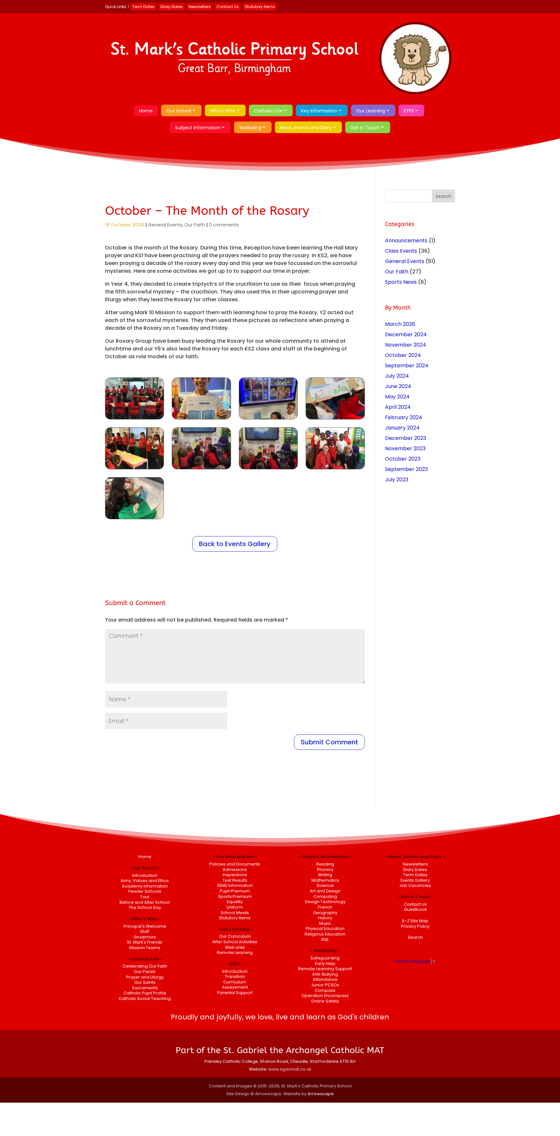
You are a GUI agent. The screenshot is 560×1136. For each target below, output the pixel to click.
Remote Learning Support (325, 968)
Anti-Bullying (325, 974)
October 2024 (403, 355)
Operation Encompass (325, 995)
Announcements (406, 240)
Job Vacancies (415, 885)
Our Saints (145, 982)
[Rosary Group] (335, 469)
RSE (325, 939)
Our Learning (370, 111)
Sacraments (145, 988)
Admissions (235, 869)
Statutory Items (260, 6)
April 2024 (398, 407)
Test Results (235, 880)
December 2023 (405, 438)
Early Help (325, 963)
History (325, 918)
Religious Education (325, 934)
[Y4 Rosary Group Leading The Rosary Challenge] (201, 419)
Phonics (325, 869)
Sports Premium (235, 896)
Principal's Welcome (144, 926)
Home (146, 111)
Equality (235, 901)
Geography (325, 912)
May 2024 (397, 396)
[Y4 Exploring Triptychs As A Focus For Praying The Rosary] (268, 419)
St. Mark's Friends (144, 942)
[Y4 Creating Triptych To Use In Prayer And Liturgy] (335, 419)
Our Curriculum (235, 936)
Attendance (325, 979)
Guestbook (415, 909)
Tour (144, 897)
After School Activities (234, 942)
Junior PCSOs (325, 985)
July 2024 (397, 376)
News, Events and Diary (306, 127)
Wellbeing (250, 127)
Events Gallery (415, 880)
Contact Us (227, 6)
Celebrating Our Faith (144, 966)
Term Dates (143, 6)
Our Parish (145, 971)
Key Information (319, 111)
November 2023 (405, 448)
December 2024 (406, 334)
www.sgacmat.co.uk (289, 1069)
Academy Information (145, 886)
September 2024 (406, 365)
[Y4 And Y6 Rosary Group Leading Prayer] (134, 469)
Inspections (235, 875)
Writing (325, 875)
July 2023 (396, 479)
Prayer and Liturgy (145, 977)
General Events (165, 225)
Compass (325, 990)
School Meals (235, 912)
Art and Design (325, 891)
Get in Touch (365, 127)
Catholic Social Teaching (145, 998)
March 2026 (400, 324)
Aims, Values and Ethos (145, 880)
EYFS (409, 111)
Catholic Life (268, 111)
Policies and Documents (234, 864)
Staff (144, 931)
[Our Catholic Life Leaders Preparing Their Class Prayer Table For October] (134, 519)
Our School (178, 111)
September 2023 (406, 469)
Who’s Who (222, 111)
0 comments (224, 225)
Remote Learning (235, 952)
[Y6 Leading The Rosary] (134, 419)
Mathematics (325, 880)
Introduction (145, 875)
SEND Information (235, 885)
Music (325, 923)
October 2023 (402, 459)
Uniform (235, 907)
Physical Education (325, 928)
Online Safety (325, 1001)
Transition (235, 976)
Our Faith (194, 225)
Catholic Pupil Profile (144, 993)
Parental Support (235, 992)
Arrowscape (321, 1093)
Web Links (235, 947)
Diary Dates (171, 6)
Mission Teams (144, 947)
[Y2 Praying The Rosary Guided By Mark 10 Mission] (201, 469)
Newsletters (200, 6)
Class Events (401, 251)
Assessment (235, 987)
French (325, 907)
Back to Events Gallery (235, 543)
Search (415, 937)
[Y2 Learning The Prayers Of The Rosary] (268, 469)
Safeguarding (325, 958)
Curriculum (234, 982)
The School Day (145, 907)
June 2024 (398, 386)
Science (325, 885)
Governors (145, 937)
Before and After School (145, 902)
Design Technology (325, 901)
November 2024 (405, 345)
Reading (325, 864)
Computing (325, 896)
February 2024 (403, 417)
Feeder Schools (144, 891)
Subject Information (197, 127)
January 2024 (402, 427)
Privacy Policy (415, 926)
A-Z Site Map (415, 921)
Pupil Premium (235, 891)
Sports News (401, 282)
